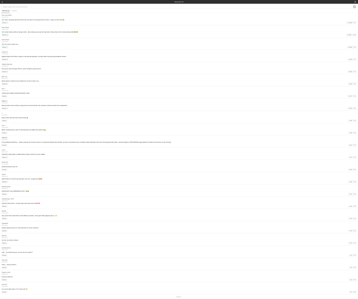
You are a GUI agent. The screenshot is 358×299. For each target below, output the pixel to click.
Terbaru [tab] (14, 11)
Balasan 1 (4, 47)
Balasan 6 (4, 84)
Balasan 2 (4, 71)
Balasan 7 (4, 22)
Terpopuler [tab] (6, 11)
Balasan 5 (4, 59)
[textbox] (178, 7)
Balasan (4, 96)
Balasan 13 (5, 35)
